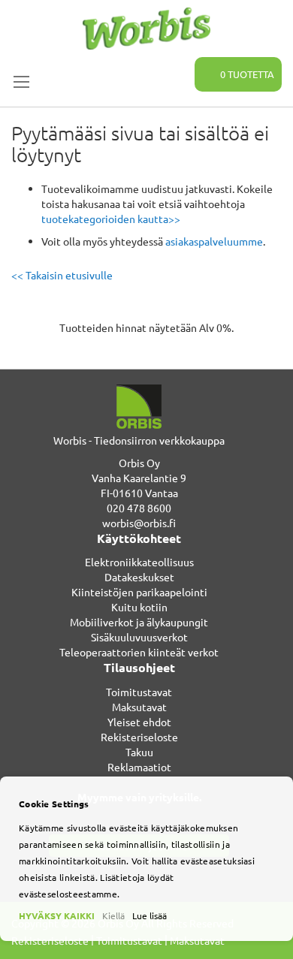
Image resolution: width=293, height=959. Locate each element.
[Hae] (174, 66)
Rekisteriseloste (139, 736)
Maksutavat (139, 706)
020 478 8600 (139, 507)
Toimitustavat (139, 691)
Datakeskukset (139, 577)
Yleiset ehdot (139, 721)
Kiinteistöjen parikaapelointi (139, 592)
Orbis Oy (139, 462)
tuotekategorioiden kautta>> (110, 218)
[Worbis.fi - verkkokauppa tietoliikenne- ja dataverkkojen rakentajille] (146, 29)
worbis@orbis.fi (139, 522)
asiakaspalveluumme (214, 241)
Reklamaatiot (139, 767)
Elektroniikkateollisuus (139, 561)
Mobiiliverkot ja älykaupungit (139, 622)
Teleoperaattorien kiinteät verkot (139, 652)
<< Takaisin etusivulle (62, 275)
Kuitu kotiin (139, 607)
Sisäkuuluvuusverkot (139, 637)
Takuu (139, 751)
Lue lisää (149, 915)
